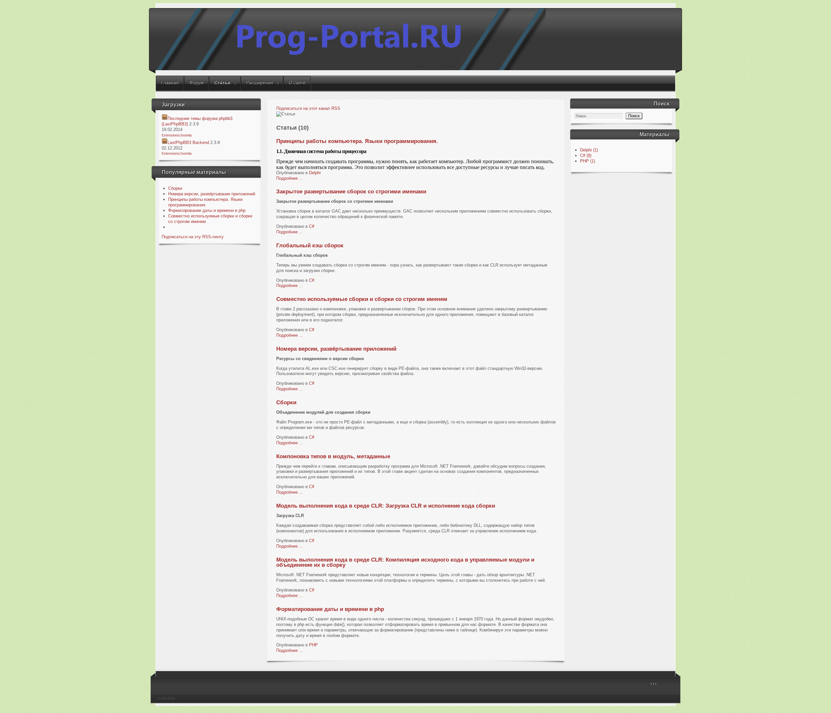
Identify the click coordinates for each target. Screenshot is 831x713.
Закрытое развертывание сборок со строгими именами (351, 191)
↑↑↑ (653, 683)
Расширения (259, 82)
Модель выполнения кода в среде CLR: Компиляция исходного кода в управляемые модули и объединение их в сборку (405, 562)
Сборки (175, 188)
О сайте (297, 82)
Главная (170, 82)
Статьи (222, 82)
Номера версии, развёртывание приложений (211, 193)
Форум (196, 82)
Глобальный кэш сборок (309, 245)
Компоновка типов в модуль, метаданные (333, 456)
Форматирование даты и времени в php (206, 210)
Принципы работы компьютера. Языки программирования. (205, 202)
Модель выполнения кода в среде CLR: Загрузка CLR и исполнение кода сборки (385, 506)
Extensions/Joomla (177, 135)
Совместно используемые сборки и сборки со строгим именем (361, 299)
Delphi (315, 172)
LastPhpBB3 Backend (188, 142)
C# (311, 226)
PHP (313, 644)
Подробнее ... (289, 178)
